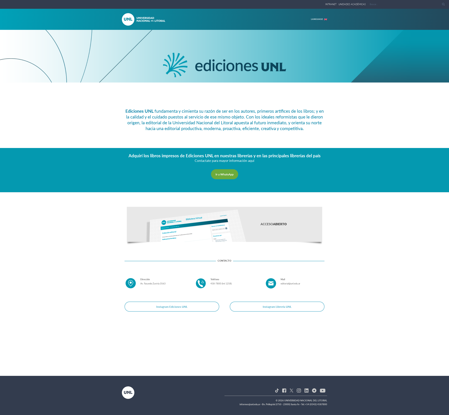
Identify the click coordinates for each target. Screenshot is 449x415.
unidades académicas (352, 4)
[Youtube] (322, 390)
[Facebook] (284, 390)
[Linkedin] (306, 390)
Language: (317, 19)
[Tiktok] (277, 390)
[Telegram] (314, 390)
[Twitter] (291, 390)
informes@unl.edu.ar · (251, 404)
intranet (331, 4)
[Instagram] (299, 390)
